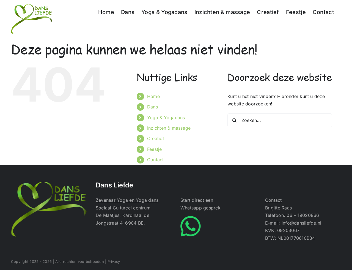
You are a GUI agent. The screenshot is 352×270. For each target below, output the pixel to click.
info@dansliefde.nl (301, 223)
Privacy (114, 261)
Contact (155, 159)
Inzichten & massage (169, 128)
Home (153, 96)
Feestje (154, 149)
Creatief (155, 138)
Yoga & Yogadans (166, 117)
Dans (152, 107)
